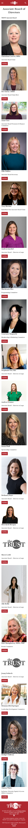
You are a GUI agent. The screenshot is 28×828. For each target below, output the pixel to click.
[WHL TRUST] (14, 2)
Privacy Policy (22, 811)
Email (14, 825)
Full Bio (4, 63)
